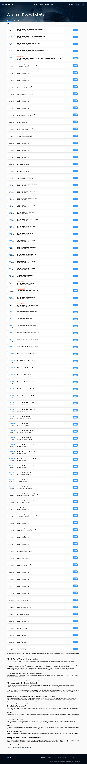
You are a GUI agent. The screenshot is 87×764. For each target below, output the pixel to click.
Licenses (55, 761)
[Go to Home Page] (7, 4)
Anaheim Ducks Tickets (26, 747)
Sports (35, 4)
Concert (41, 4)
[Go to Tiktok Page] (73, 757)
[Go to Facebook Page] (76, 757)
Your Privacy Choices (76, 761)
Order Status (43, 757)
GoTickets (9, 747)
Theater (47, 4)
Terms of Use (60, 761)
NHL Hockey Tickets (17, 747)
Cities (52, 4)
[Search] (66, 5)
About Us (60, 757)
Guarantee (55, 757)
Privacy (66, 761)
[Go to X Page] (79, 757)
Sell (65, 757)
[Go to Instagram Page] (70, 757)
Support (71, 4)
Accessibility (51, 761)
